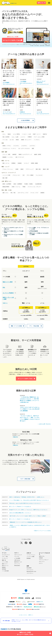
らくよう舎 (39, 112)
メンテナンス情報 (30, 556)
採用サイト (30, 614)
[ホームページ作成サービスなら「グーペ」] (8, 3)
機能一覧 (4, 560)
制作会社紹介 (17, 565)
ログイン (41, 563)
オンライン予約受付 (8, 293)
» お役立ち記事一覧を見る (44, 424)
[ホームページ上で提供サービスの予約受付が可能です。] (15, 292)
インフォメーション (31, 554)
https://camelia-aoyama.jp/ (25, 113)
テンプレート (5, 558)
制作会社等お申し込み (31, 571)
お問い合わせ (17, 560)
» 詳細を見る (15, 437)
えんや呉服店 (6, 82)
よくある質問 (17, 558)
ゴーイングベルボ (7, 112)
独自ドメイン (5, 563)
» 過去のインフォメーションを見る (42, 530)
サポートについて (18, 554)
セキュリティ (42, 561)
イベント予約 (5, 562)
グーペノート (17, 563)
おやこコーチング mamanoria (41, 81)
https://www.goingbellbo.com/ (9, 113)
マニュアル (16, 556)
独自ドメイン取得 (7, 282)
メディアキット (30, 573)
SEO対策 (4, 569)
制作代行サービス (18, 562)
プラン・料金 (5, 556)
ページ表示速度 (5, 570)
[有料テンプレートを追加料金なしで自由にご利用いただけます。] (15, 298)
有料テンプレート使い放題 (8, 298)
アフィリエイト (30, 569)
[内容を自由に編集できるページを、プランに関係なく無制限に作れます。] (15, 276)
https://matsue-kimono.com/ (9, 84)
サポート (5, 303)
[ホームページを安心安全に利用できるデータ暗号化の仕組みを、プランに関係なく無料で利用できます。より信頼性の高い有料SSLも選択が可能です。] (15, 287)
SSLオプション (5, 565)
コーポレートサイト (23, 614)
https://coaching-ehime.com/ (43, 84)
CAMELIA (22, 112)
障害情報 (28, 558)
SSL (4, 287)
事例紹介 (4, 567)
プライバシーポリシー (43, 559)
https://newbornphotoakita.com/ (26, 84)
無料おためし (41, 3)
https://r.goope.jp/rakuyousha (43, 113)
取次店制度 (29, 567)
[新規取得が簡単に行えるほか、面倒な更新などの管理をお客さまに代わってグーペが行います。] (15, 281)
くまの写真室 (23, 81)
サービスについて (6, 554)
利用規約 (41, 558)
